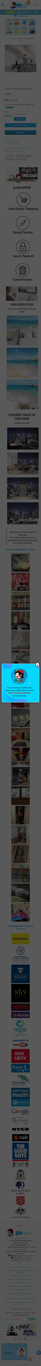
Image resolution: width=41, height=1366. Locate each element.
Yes (24, 696)
